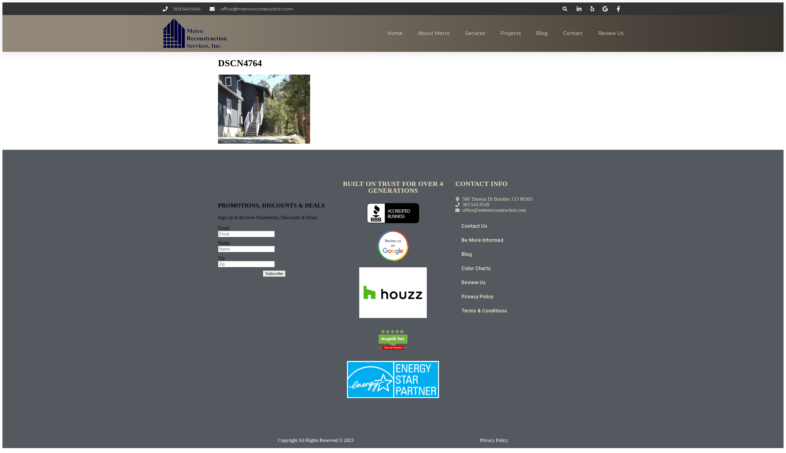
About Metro (434, 33)
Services (475, 33)
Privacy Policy (477, 297)
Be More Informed (482, 240)
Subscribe (274, 273)
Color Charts (476, 268)
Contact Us (474, 226)
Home (395, 33)
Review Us (610, 33)
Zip (221, 258)
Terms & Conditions (484, 311)
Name (224, 243)
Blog (542, 33)
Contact (573, 33)
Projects (510, 33)
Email (223, 227)
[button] (565, 9)
